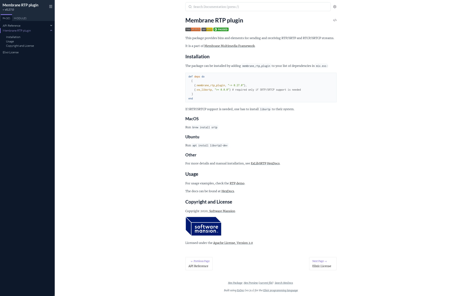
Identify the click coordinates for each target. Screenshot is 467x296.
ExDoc (240, 290)
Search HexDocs (284, 282)
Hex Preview (251, 282)
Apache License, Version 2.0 (233, 243)
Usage (10, 41)
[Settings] (335, 7)
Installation (13, 37)
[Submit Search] (190, 7)
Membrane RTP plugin (20, 5)
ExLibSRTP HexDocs (265, 163)
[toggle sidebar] (50, 7)
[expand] (51, 25)
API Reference (11, 25)
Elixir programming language (280, 290)
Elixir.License (11, 52)
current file (266, 282)
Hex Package (235, 282)
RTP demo (237, 183)
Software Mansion (222, 211)
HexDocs (227, 191)
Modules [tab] (20, 18)
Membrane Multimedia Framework (229, 46)
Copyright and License (20, 46)
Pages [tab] (6, 18)
